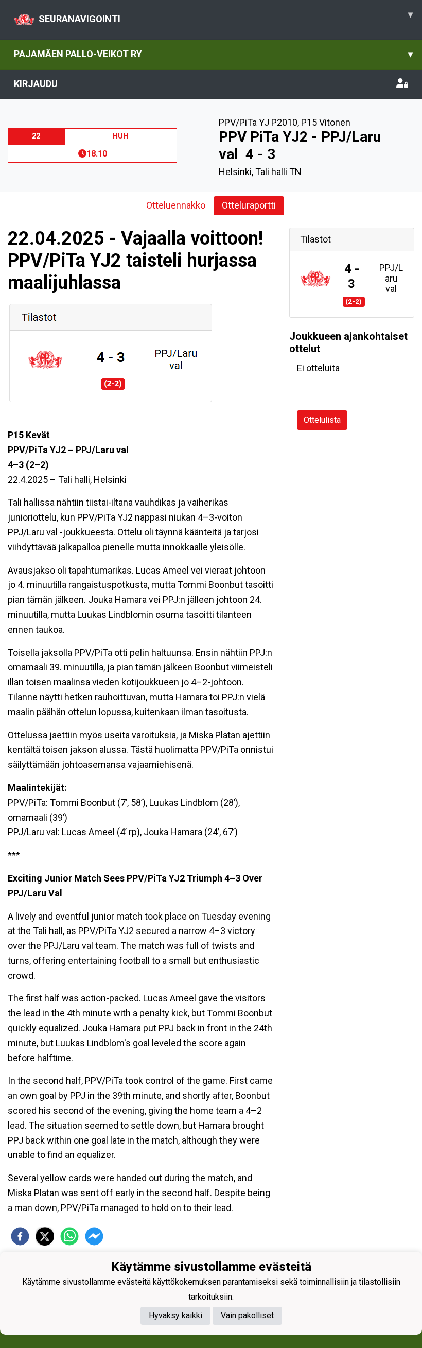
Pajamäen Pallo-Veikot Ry (213, 53)
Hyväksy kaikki (175, 1315)
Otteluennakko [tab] (175, 205)
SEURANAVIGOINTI (226, 16)
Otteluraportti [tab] (249, 205)
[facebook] (20, 1236)
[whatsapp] (69, 1236)
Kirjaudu (36, 83)
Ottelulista (322, 420)
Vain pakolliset (247, 1315)
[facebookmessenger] (94, 1236)
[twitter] (45, 1236)
